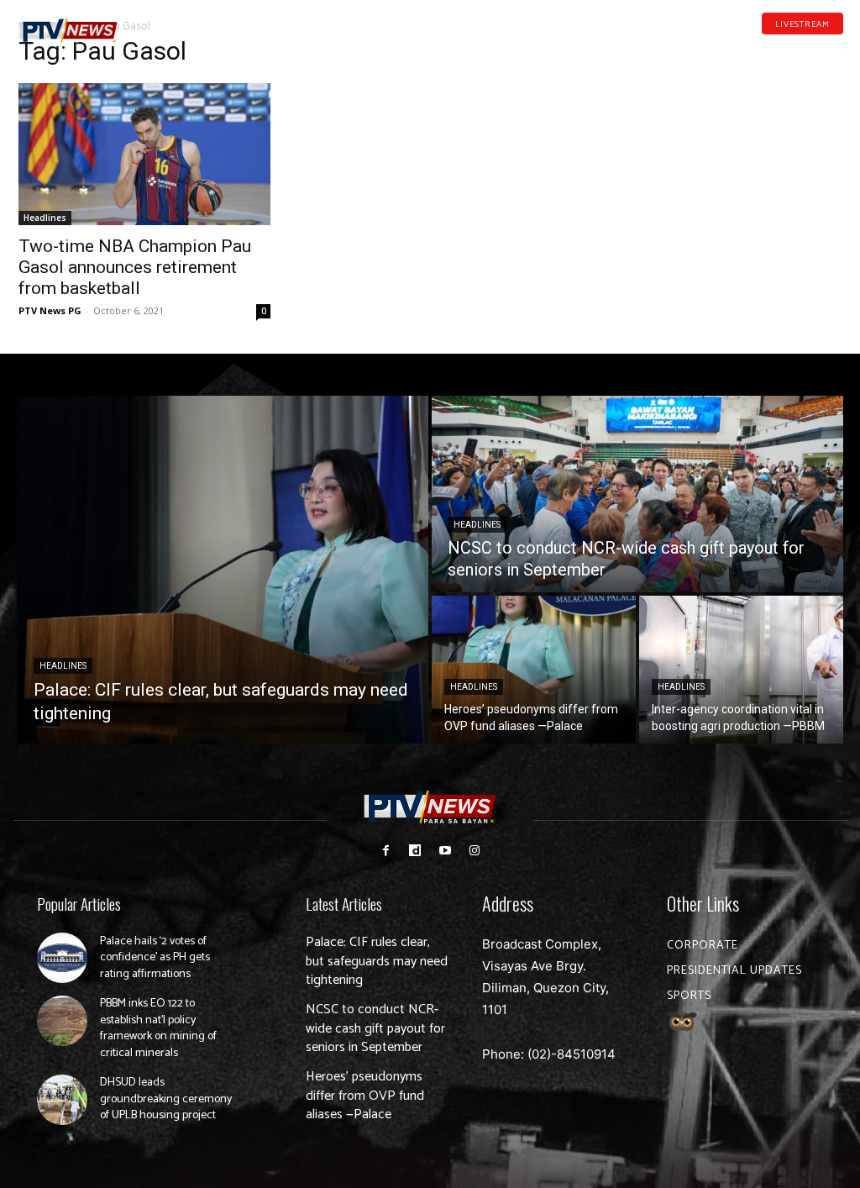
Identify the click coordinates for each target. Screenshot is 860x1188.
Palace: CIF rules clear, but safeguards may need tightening (377, 961)
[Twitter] (837, 48)
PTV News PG (49, 310)
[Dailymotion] (784, 48)
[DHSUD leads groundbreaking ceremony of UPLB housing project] (62, 1100)
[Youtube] (811, 48)
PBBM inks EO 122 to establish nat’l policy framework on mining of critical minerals (158, 1028)
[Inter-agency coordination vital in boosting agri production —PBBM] (741, 670)
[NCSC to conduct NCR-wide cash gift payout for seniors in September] (637, 494)
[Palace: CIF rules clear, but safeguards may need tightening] (222, 570)
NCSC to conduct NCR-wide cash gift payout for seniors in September (375, 1028)
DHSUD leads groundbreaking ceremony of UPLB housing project (166, 1099)
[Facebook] (758, 48)
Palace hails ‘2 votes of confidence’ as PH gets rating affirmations (155, 958)
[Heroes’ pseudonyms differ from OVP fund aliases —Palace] (534, 670)
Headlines (45, 217)
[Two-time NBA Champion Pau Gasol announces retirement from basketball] (144, 154)
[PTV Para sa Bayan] (68, 31)
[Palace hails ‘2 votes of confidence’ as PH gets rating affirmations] (62, 958)
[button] (161, 23)
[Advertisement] (716, 148)
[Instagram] (474, 850)
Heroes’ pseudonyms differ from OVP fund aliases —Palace (365, 1095)
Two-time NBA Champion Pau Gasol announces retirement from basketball (134, 267)
